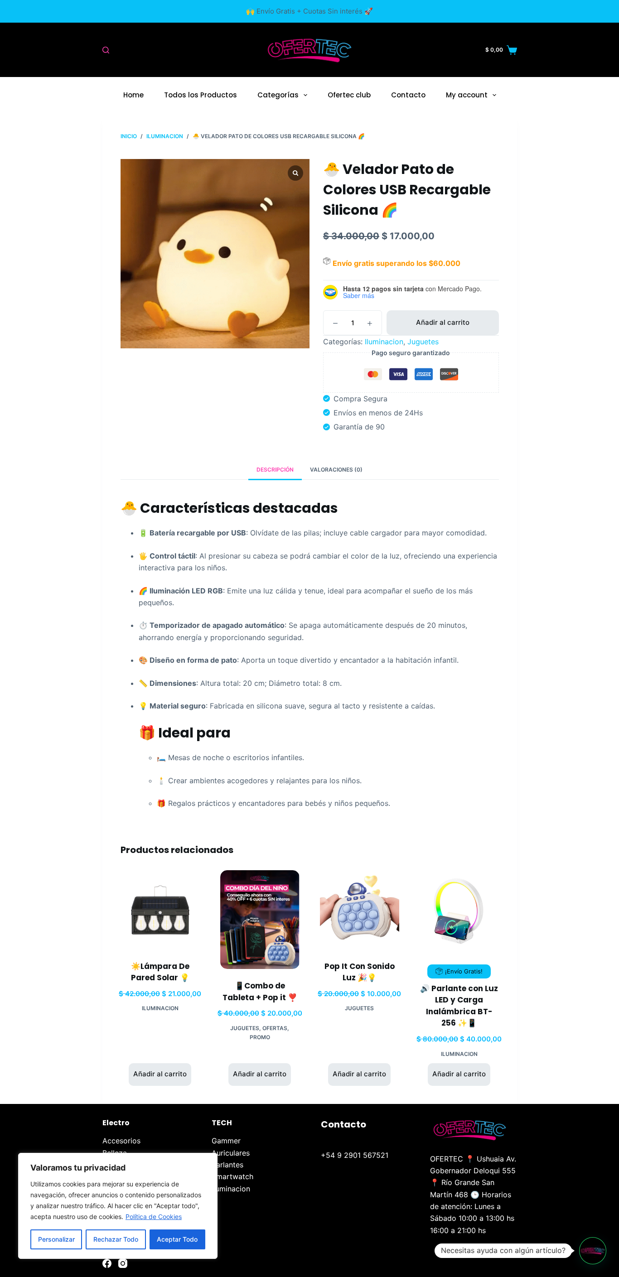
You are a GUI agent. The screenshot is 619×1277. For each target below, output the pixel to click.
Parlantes (227, 1164)
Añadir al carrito (442, 322)
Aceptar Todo (177, 1239)
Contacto (408, 95)
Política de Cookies (154, 1216)
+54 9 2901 (342, 1155)
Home (133, 95)
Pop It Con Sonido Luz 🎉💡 (359, 972)
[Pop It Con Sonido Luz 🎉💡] (359, 909)
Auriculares (231, 1152)
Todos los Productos (200, 95)
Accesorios (121, 1140)
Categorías (278, 95)
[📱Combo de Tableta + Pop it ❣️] (260, 919)
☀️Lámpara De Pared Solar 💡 (160, 972)
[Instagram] (122, 1263)
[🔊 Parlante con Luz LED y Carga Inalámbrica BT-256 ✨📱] (459, 909)
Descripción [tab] (275, 469)
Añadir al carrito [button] (160, 1074)
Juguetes (423, 341)
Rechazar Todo (115, 1239)
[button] (592, 1250)
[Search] (105, 50)
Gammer (226, 1140)
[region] (118, 1206)
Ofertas (274, 1028)
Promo (260, 1037)
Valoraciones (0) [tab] (336, 469)
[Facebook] (106, 1263)
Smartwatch (232, 1176)
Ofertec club (349, 95)
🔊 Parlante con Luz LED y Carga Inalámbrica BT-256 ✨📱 (459, 1006)
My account (467, 95)
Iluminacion (384, 341)
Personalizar (56, 1239)
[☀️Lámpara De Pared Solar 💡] (160, 909)
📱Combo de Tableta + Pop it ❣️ (259, 991)
